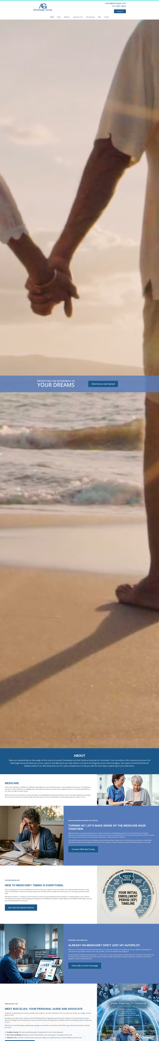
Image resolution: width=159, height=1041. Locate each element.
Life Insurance (90, 17)
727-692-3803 (119, 6)
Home (52, 17)
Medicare (67, 17)
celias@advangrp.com (115, 3)
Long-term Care (78, 17)
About (59, 17)
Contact (106, 17)
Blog (99, 17)
